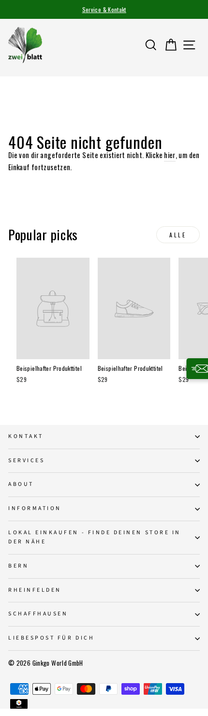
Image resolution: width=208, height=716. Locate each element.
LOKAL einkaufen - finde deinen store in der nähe (94, 537)
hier (169, 154)
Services (26, 460)
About (21, 484)
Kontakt (26, 436)
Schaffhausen (38, 614)
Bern (18, 566)
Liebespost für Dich (51, 638)
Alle (177, 235)
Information (34, 508)
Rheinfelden (34, 590)
